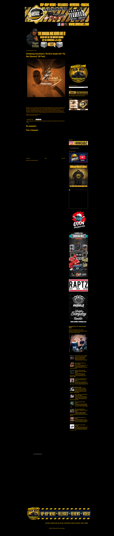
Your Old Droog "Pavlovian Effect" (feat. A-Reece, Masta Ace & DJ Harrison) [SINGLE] (81, 379)
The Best (60, 121)
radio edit (51, 121)
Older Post (63, 158)
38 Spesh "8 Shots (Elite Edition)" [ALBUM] (80, 402)
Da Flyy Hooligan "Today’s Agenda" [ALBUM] (80, 425)
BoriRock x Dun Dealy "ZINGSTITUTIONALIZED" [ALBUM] (80, 387)
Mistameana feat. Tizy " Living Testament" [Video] (77, 327)
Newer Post (28, 158)
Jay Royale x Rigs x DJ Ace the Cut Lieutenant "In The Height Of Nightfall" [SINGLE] (81, 371)
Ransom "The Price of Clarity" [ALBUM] (81, 355)
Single (57, 121)
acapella (30, 121)
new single (47, 121)
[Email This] (36, 119)
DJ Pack (35, 121)
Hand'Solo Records (39, 121)
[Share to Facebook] (39, 119)
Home (46, 158)
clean (32, 121)
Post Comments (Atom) (34, 160)
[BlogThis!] (37, 119)
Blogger (63, 528)
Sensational (54, 121)
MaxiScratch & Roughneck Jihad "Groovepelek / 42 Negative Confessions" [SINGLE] (81, 410)
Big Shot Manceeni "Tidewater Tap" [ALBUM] (80, 418)
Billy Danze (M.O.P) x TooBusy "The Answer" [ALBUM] (80, 363)
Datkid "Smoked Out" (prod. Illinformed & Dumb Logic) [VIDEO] (81, 395)
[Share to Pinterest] (40, 119)
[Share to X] (38, 119)
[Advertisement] (91, 36)
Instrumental (44, 121)
